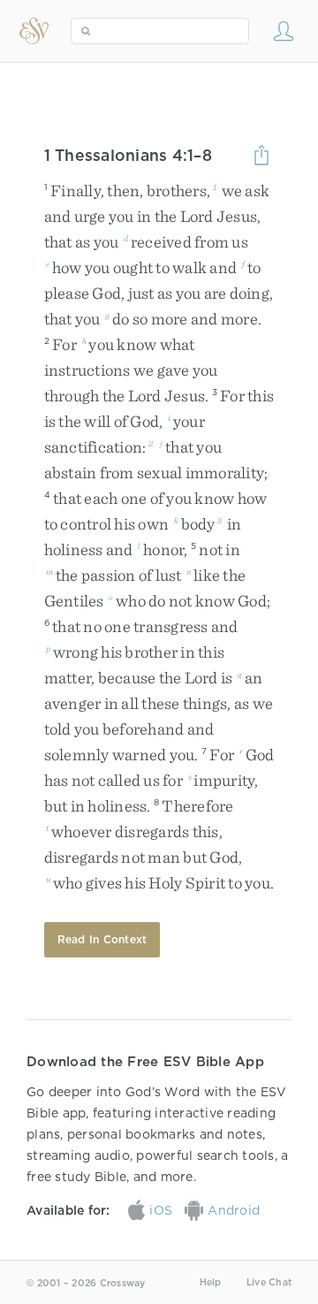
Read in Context (102, 939)
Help (211, 1282)
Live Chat (269, 1282)
